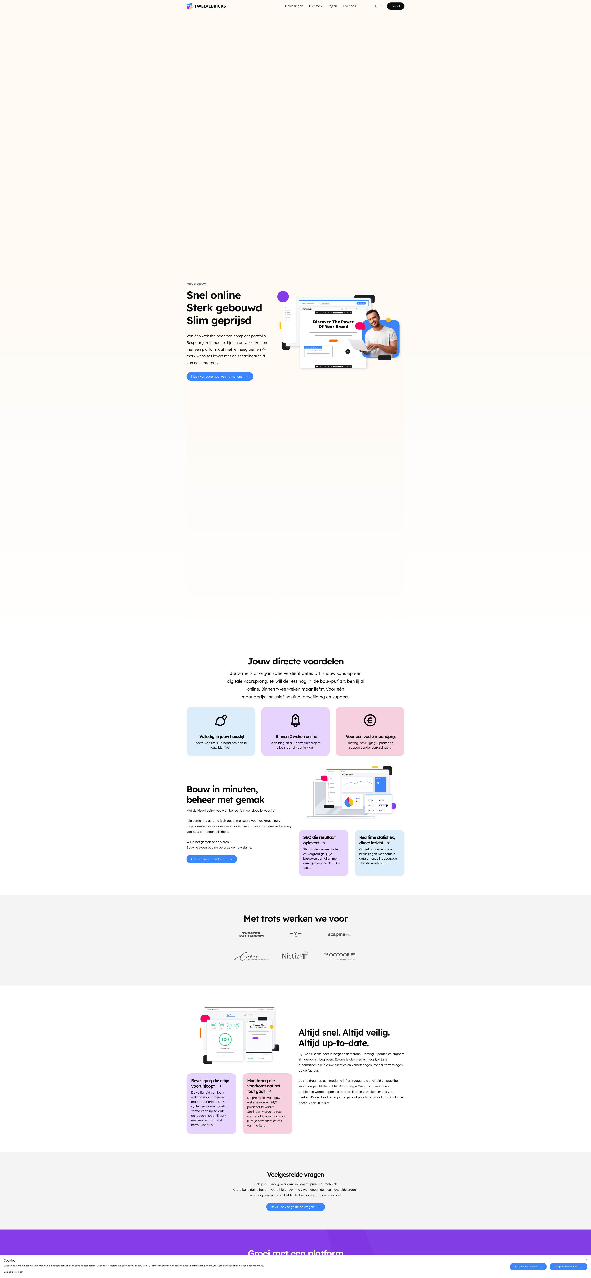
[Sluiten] (586, 1259)
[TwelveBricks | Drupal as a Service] (206, 6)
